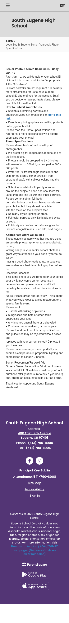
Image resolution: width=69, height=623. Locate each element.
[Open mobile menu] (8, 5)
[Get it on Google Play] (34, 574)
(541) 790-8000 (40, 443)
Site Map (34, 483)
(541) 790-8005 (38, 448)
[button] (62, 5)
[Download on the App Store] (34, 586)
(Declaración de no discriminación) (39, 552)
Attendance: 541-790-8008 (34, 476)
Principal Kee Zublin (34, 470)
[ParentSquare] (34, 564)
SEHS (9, 41)
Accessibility (34, 489)
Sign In (35, 495)
